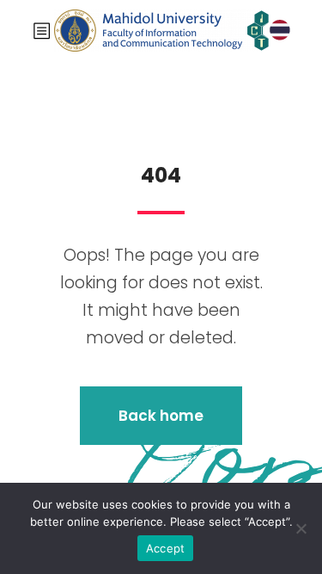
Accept (165, 548)
